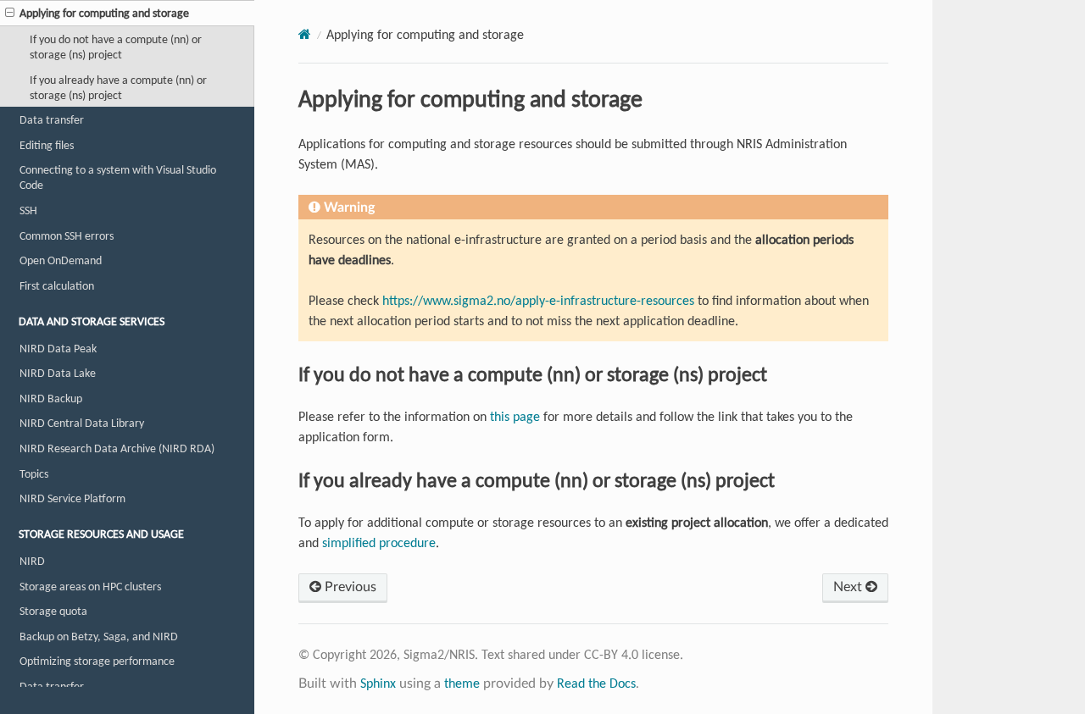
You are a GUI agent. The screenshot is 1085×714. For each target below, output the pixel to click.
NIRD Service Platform (72, 498)
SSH (28, 210)
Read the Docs (596, 683)
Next (849, 587)
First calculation (56, 285)
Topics (33, 473)
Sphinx (378, 683)
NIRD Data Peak (58, 348)
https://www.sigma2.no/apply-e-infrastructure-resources (538, 300)
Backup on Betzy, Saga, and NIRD (98, 636)
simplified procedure (379, 542)
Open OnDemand (60, 260)
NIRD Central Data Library (81, 422)
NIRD (32, 560)
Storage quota (53, 610)
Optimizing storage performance (97, 660)
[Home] (304, 34)
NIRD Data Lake (57, 372)
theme (462, 683)
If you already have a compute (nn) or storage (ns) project (118, 87)
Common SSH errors (66, 235)
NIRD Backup (50, 398)
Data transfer (51, 119)
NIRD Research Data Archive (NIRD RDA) (116, 448)
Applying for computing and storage (104, 12)
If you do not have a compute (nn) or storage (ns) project (116, 46)
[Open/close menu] (9, 12)
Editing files (46, 144)
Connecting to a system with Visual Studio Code (117, 177)
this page (515, 416)
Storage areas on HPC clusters (90, 586)
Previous (348, 587)
